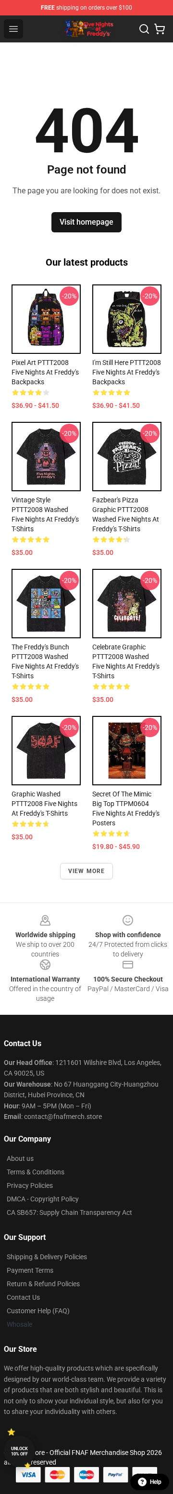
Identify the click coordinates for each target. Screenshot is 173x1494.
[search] (144, 29)
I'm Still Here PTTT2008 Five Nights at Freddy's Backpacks (126, 372)
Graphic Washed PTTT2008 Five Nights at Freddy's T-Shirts (44, 803)
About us (20, 1158)
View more (86, 871)
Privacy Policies (30, 1185)
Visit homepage (86, 222)
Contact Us (23, 1297)
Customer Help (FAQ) (38, 1311)
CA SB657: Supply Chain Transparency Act (69, 1212)
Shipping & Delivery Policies (47, 1257)
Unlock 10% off (19, 1451)
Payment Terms (30, 1270)
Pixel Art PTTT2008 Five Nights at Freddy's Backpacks (45, 372)
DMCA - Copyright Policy (43, 1199)
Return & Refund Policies (43, 1284)
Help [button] (155, 1482)
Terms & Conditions (35, 1172)
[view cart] (159, 29)
